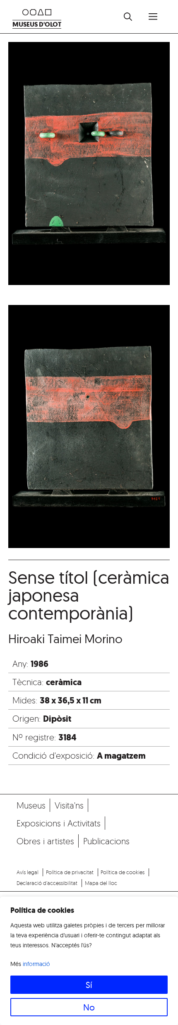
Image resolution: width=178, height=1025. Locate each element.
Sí (89, 984)
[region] (89, 961)
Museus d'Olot (36, 24)
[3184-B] (89, 428)
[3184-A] (89, 165)
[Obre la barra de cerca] (127, 16)
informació (36, 964)
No (89, 1007)
